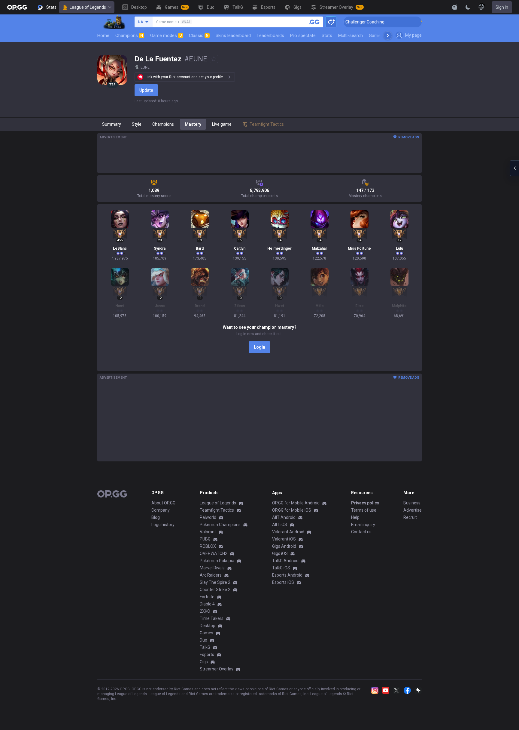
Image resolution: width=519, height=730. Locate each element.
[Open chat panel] (514, 168)
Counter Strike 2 (215, 589)
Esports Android (287, 575)
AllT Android (284, 517)
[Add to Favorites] (214, 59)
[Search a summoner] (314, 22)
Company (160, 510)
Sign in (502, 7)
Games (206, 632)
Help (355, 517)
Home (103, 35)
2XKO (205, 611)
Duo (203, 640)
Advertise (412, 510)
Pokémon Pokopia (217, 560)
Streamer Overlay (216, 669)
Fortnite (207, 596)
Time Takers (211, 618)
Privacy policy (365, 503)
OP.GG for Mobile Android (296, 503)
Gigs (204, 661)
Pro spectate (303, 35)
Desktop (207, 625)
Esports (207, 654)
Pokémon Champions (220, 524)
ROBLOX (208, 546)
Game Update (382, 35)
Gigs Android (284, 546)
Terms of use (363, 510)
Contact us (361, 531)
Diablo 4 (207, 604)
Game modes (166, 35)
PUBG (205, 539)
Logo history (163, 524)
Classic (198, 35)
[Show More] (455, 7)
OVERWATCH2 (213, 553)
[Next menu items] (388, 35)
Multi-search (350, 35)
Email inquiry (363, 524)
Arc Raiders (211, 575)
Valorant (208, 531)
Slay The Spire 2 (215, 582)
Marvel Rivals (212, 567)
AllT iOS (279, 524)
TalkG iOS (281, 567)
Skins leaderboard (233, 35)
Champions (129, 35)
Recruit (410, 517)
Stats (327, 35)
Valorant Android (288, 531)
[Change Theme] (468, 7)
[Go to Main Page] (17, 7)
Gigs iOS (280, 553)
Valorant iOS (284, 539)
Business (411, 503)
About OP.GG (163, 503)
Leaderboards (270, 35)
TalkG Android (285, 560)
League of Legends (88, 7)
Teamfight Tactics (217, 510)
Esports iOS (283, 582)
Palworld (208, 517)
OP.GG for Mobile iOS (291, 510)
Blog (155, 517)
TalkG (205, 647)
